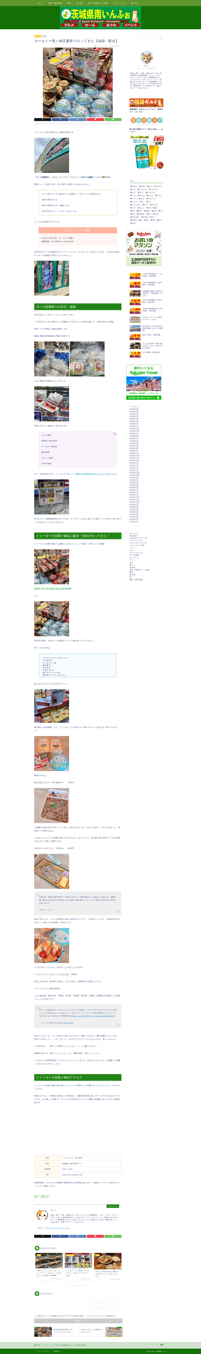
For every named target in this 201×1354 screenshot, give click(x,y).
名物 (133, 211)
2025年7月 (134, 438)
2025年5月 (134, 443)
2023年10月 (135, 475)
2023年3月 (134, 490)
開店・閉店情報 (55, 3)
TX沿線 (143, 186)
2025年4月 (134, 446)
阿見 (160, 220)
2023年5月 (134, 485)
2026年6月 (134, 414)
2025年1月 (134, 453)
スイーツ (150, 195)
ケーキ (134, 195)
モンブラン (155, 204)
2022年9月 (134, 505)
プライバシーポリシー (43, 1351)
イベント (37, 36)
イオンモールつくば (138, 543)
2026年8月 (134, 409)
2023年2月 (134, 492)
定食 (133, 214)
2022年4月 (134, 517)
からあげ (158, 186)
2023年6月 (134, 483)
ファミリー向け (136, 204)
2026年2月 (134, 424)
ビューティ (134, 557)
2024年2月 (134, 468)
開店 (153, 220)
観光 (69, 3)
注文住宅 (145, 217)
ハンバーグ (135, 201)
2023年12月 (135, 473)
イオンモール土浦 (137, 545)
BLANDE (134, 186)
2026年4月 (134, 419)
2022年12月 (135, 497)
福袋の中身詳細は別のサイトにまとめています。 (96, 474)
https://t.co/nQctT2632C (81, 1016)
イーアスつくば (136, 540)
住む (131, 562)
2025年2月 (134, 451)
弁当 (149, 214)
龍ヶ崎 (46, 1196)
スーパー (134, 198)
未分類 (132, 567)
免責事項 (56, 1351)
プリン (146, 204)
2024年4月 (134, 463)
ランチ (134, 207)
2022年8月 (134, 507)
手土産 (156, 214)
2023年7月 (134, 480)
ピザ (149, 201)
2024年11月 (134, 458)
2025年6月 (134, 441)
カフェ (134, 192)
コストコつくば (136, 553)
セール (38, 1196)
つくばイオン (143, 189)
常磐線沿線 (141, 214)
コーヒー (142, 195)
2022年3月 (134, 519)
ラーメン (142, 207)
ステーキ (159, 195)
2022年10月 (135, 502)
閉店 (147, 220)
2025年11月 (134, 429)
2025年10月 (135, 431)
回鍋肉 (147, 211)
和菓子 (140, 211)
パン (143, 201)
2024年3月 (134, 465)
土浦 (155, 211)
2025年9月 (134, 434)
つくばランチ (154, 189)
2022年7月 (134, 509)
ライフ (132, 560)
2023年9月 (134, 478)
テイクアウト (151, 198)
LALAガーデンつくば (138, 538)
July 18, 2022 (68, 1023)
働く (131, 565)
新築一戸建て (135, 217)
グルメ (40, 3)
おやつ (150, 186)
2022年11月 (134, 500)
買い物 (79, 3)
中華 (149, 207)
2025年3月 (134, 448)
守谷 (161, 211)
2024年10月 (135, 460)
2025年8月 (134, 436)
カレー (141, 192)
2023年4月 (134, 487)
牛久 (153, 217)
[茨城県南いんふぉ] (100, 28)
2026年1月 (134, 426)
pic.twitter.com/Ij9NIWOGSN (103, 1016)
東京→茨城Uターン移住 (98, 3)
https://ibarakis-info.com (58, 1228)
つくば (134, 189)
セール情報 (134, 555)
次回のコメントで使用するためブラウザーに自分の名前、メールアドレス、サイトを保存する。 (77, 1316)
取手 (156, 207)
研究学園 (134, 220)
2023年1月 (134, 495)
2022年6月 (134, 512)
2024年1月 (134, 470)
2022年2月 (134, 522)
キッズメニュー (151, 192)
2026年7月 (134, 412)
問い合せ (135, 3)
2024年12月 (135, 456)
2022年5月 (134, 514)
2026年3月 (134, 421)
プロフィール (119, 3)
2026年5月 (134, 416)
